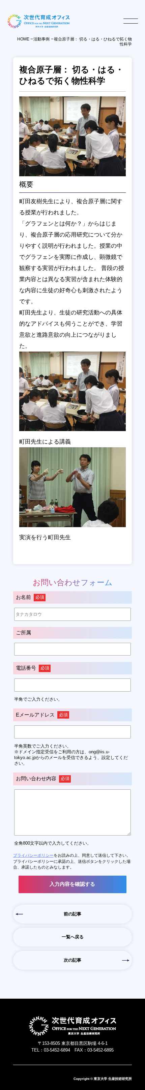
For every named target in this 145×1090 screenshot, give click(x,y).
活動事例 (41, 39)
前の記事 (72, 913)
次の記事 (72, 960)
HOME (23, 39)
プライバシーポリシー (33, 855)
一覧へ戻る (73, 936)
